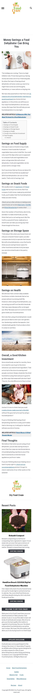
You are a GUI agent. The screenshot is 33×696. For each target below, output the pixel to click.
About (20, 685)
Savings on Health (9, 131)
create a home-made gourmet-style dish (15, 410)
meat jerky (19, 187)
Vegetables (11, 679)
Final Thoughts (8, 135)
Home (8, 668)
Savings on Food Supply (11, 125)
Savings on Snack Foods (11, 127)
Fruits (21, 675)
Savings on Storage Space (12, 129)
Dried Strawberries (10, 207)
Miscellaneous (21, 679)
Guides (16, 672)
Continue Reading (16, 551)
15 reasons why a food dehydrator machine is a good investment (16, 96)
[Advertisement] (16, 25)
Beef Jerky (21, 205)
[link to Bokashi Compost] (16, 520)
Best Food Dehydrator (19, 668)
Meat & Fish (14, 675)
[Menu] (3, 8)
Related (9, 137)
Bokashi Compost (16, 536)
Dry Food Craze (16, 495)
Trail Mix (28, 205)
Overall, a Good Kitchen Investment (14, 133)
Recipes (13, 685)
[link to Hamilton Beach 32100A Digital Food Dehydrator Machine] (16, 567)
